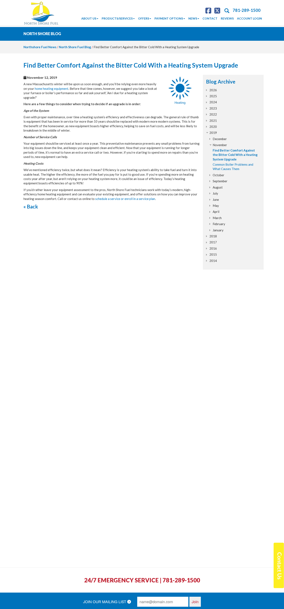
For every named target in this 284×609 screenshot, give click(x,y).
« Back (30, 206)
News (192, 18)
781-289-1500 (247, 10)
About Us (88, 18)
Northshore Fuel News (39, 47)
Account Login (249, 18)
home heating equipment (51, 88)
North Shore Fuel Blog (75, 47)
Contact (210, 18)
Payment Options (168, 18)
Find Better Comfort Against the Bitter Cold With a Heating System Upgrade (235, 154)
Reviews (227, 18)
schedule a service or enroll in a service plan (125, 199)
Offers (143, 18)
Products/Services (117, 18)
